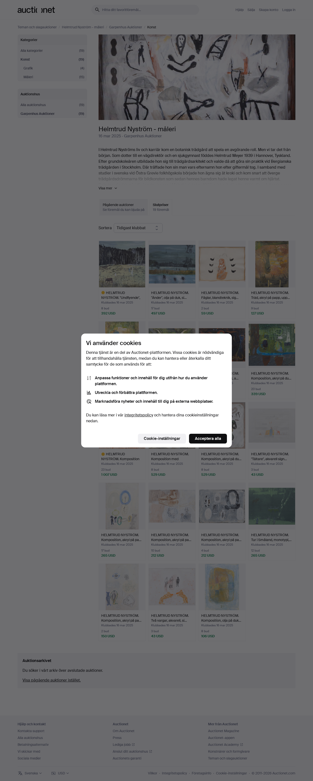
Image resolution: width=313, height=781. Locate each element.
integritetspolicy (138, 415)
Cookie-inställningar (162, 438)
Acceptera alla (208, 438)
